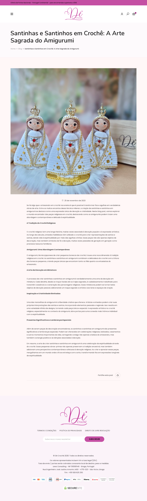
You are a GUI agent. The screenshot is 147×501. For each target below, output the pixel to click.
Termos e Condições (46, 430)
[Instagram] (134, 3)
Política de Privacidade (71, 430)
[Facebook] (130, 3)
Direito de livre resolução (97, 430)
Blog (20, 49)
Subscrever (94, 439)
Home (13, 49)
